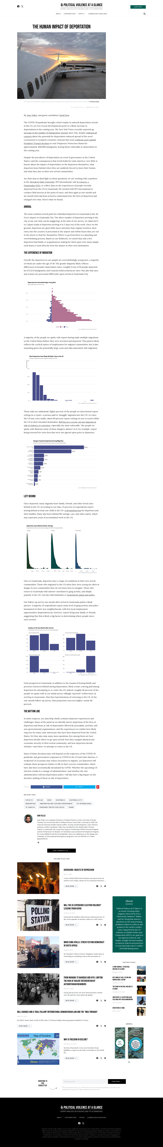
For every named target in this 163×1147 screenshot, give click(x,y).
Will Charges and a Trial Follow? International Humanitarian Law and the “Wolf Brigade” (57, 1012)
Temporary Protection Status (51, 807)
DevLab (40, 800)
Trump (71, 807)
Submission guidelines (97, 14)
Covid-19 (29, 800)
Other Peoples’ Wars (119, 1008)
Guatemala (60, 800)
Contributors (70, 14)
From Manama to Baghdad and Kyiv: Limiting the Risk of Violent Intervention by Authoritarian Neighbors (83, 981)
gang (49, 800)
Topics (81, 14)
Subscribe (116, 1081)
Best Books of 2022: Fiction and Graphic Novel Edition (122, 979)
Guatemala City (75, 800)
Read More (70, 886)
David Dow (64, 115)
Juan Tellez (78, 107)
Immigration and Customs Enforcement (56, 803)
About (58, 14)
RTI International (84, 803)
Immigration (30, 803)
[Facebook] (18, 6)
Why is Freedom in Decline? (76, 1039)
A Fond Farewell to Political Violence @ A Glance (121, 968)
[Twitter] (22, 6)
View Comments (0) (60, 850)
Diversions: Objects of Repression (79, 870)
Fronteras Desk (94, 101)
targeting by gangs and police (81, 595)
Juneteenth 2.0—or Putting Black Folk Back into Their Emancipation (123, 998)
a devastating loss (73, 510)
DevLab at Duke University (42, 182)
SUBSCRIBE (138, 7)
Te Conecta (30, 807)
